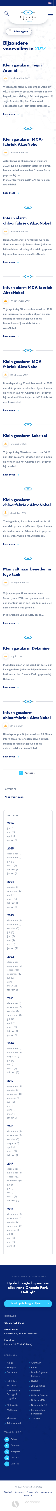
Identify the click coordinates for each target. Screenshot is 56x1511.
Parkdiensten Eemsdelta (38, 1412)
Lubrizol (35, 1391)
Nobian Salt (13, 1405)
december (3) (14, 1214)
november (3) (14, 1086)
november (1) (14, 858)
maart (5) (12, 899)
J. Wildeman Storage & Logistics (13, 1395)
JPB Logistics (38, 1386)
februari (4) (13, 1201)
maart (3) (12, 986)
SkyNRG (35, 1418)
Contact (8, 1492)
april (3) (11, 836)
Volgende (28, 773)
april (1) (11, 895)
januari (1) (12, 840)
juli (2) (10, 862)
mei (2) (11, 832)
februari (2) (13, 1072)
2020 (10, 1043)
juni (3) (11, 936)
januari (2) (12, 948)
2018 (10, 1126)
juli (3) (10, 1061)
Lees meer (9, 114)
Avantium (36, 1363)
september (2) (14, 891)
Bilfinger (11, 1368)
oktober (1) (13, 970)
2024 (10, 882)
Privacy (30, 1492)
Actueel (11, 789)
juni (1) (10, 828)
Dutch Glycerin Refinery (39, 1374)
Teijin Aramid (14, 1423)
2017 (10, 1164)
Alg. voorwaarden (43, 1492)
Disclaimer (19, 1492)
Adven (10, 1363)
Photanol (11, 1418)
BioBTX (35, 1368)
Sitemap (28, 1496)
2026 (10, 823)
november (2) (14, 1007)
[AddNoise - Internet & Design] (33, 1505)
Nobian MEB (38, 1400)
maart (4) (12, 866)
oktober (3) (13, 1139)
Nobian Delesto (39, 1395)
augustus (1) (13, 1057)
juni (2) (11, 1238)
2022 (10, 957)
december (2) (14, 921)
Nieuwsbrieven (14, 797)
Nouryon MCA (39, 1405)
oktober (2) (13, 928)
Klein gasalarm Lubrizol (25, 436)
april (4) (11, 1147)
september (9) (14, 1226)
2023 (10, 915)
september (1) (14, 1015)
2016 (10, 1209)
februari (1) (13, 870)
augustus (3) (13, 1230)
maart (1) (11, 944)
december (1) (14, 854)
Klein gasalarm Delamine (26, 648)
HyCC (34, 1381)
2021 (10, 998)
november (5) (14, 966)
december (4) (14, 1131)
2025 (10, 848)
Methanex (12, 1410)
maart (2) (12, 1027)
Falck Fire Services (12, 1383)
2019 (10, 1081)
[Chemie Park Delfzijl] (28, 13)
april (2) (11, 1246)
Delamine (12, 1372)
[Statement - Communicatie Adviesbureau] (15, 1504)
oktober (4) (13, 887)
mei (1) (10, 1065)
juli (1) (10, 1185)
